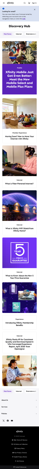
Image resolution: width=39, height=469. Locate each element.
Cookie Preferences (20, 467)
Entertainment (31, 34)
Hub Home (7, 34)
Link (23, 19)
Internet (19, 34)
